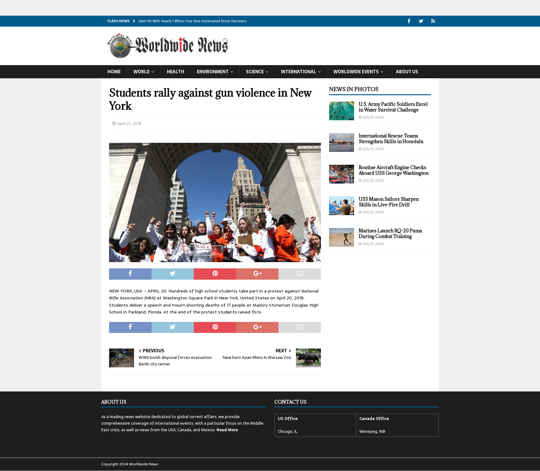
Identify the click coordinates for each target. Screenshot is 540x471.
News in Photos (353, 89)
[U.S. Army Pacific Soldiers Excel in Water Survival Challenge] (341, 110)
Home (114, 71)
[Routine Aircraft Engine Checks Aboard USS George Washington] (341, 174)
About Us (407, 71)
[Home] (433, 21)
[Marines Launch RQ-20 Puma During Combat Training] (341, 237)
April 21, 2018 (129, 123)
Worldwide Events (356, 71)
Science (255, 71)
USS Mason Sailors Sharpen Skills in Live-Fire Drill (389, 202)
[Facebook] (408, 21)
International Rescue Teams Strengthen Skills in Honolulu (391, 138)
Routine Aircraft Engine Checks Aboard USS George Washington (393, 170)
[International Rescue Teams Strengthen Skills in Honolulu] (341, 142)
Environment (213, 71)
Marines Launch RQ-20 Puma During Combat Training (390, 233)
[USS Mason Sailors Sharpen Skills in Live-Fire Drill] (341, 205)
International (298, 71)
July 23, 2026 (373, 117)
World (141, 71)
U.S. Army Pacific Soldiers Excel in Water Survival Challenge (393, 107)
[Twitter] (421, 21)
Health (175, 71)
